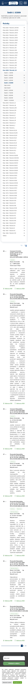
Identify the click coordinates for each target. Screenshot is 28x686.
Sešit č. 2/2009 (8, 75)
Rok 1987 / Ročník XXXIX (10, 155)
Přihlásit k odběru (14, 663)
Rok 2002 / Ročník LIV (9, 118)
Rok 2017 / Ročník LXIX (10, 50)
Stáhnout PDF (8, 288)
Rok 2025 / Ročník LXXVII (10, 30)
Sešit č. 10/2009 (9, 100)
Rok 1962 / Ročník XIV (9, 218)
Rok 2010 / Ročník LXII (9, 68)
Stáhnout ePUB (20, 288)
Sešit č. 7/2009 (8, 93)
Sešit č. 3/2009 (8, 78)
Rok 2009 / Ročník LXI (10, 70)
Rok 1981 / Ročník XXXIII (10, 170)
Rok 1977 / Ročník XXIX (10, 180)
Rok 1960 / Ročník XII (9, 223)
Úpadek (12, 259)
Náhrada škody (14, 511)
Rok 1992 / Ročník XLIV (10, 143)
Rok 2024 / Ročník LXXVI (10, 33)
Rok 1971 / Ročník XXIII (10, 195)
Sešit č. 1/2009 (8, 73)
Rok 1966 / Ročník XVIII (10, 208)
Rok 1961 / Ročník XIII (9, 220)
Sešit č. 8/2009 (8, 95)
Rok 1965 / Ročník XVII (9, 210)
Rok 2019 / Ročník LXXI (10, 45)
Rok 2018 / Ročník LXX (10, 48)
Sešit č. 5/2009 (8, 83)
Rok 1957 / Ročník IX (9, 230)
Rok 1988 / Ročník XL (9, 153)
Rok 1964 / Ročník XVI (9, 213)
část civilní (7, 85)
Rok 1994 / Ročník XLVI (10, 138)
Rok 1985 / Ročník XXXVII (10, 160)
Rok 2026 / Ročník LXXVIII (11, 28)
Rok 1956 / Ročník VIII (9, 233)
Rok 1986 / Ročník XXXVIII (11, 158)
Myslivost (19, 508)
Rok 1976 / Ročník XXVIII (10, 183)
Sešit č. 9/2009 (8, 98)
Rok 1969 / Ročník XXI (9, 200)
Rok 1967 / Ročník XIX (9, 205)
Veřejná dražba (14, 613)
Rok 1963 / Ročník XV (9, 215)
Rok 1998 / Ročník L (9, 128)
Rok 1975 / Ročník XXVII (10, 185)
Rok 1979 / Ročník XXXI (10, 175)
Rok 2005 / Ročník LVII (9, 110)
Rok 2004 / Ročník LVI (9, 113)
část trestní (7, 88)
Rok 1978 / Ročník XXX (10, 178)
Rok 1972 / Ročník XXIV (10, 193)
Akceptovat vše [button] (17, 682)
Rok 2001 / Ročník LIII (9, 120)
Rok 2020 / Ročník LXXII (10, 43)
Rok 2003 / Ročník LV (9, 115)
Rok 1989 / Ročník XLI (9, 150)
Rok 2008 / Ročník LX (9, 103)
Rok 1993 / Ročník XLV (9, 140)
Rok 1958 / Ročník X (9, 228)
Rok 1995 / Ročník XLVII (10, 135)
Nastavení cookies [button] (7, 682)
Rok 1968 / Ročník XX (9, 203)
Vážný (4, 235)
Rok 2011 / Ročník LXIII (10, 65)
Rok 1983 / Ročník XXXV (10, 165)
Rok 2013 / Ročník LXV (10, 60)
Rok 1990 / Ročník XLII (9, 148)
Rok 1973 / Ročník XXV (10, 190)
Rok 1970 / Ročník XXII (9, 198)
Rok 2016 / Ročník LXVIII (10, 53)
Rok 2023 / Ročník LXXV (10, 35)
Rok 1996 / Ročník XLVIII (10, 133)
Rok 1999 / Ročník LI (9, 125)
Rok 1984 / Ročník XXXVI (10, 163)
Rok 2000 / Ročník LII (9, 123)
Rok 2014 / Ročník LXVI (10, 58)
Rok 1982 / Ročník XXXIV (10, 168)
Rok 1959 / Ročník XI (9, 225)
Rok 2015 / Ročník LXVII (10, 55)
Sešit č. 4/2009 (8, 80)
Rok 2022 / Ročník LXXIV (10, 38)
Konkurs (12, 301)
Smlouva (13, 461)
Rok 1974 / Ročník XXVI (10, 188)
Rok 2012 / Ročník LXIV (10, 63)
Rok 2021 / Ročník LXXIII (10, 40)
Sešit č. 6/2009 (8, 90)
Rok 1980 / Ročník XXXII (10, 173)
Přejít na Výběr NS (13, 3)
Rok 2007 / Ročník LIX (9, 105)
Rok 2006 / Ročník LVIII (10, 108)
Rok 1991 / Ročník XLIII (10, 145)
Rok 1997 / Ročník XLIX (10, 130)
